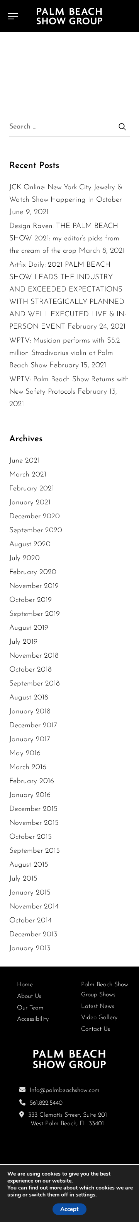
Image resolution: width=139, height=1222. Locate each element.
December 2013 (33, 934)
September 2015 (34, 851)
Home (25, 985)
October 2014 (30, 920)
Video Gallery (99, 1018)
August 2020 (30, 544)
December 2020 (34, 516)
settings (85, 1194)
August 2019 (28, 628)
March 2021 (27, 474)
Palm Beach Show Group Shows (104, 990)
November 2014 (34, 906)
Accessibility (33, 1019)
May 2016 (25, 753)
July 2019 (23, 642)
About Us (29, 996)
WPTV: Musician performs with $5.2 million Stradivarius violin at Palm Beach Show (64, 353)
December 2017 (33, 725)
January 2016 (30, 795)
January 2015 (30, 892)
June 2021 (24, 460)
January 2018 (30, 711)
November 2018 (34, 656)
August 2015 (28, 865)
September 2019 (34, 614)
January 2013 (30, 948)
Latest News (97, 1006)
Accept (69, 1209)
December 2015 (33, 809)
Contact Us (95, 1029)
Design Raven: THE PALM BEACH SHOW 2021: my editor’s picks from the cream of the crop (64, 239)
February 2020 (32, 572)
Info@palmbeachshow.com (65, 1090)
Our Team (30, 1008)
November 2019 (34, 586)
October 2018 (30, 670)
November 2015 (34, 823)
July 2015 (23, 879)
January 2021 (30, 502)
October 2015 (30, 837)
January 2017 (29, 739)
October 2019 (30, 600)
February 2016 (31, 781)
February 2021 (31, 488)
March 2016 (27, 767)
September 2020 (35, 530)
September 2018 (34, 683)
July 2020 (24, 558)
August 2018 (28, 697)
